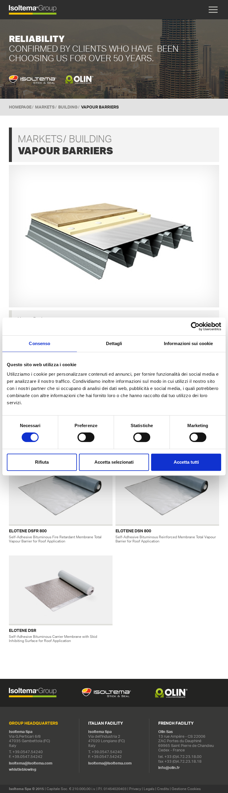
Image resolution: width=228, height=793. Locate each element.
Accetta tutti (186, 462)
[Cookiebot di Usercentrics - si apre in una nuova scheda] (195, 326)
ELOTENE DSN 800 (133, 531)
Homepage (20, 107)
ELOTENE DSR (22, 630)
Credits (163, 788)
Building (67, 107)
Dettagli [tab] (114, 343)
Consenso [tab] (39, 343)
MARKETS (45, 107)
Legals (149, 788)
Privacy (135, 788)
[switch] (85, 437)
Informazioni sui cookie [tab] (188, 343)
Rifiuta (42, 462)
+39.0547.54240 (27, 752)
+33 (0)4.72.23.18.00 (183, 756)
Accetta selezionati (114, 462)
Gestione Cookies (186, 788)
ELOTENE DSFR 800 (28, 531)
